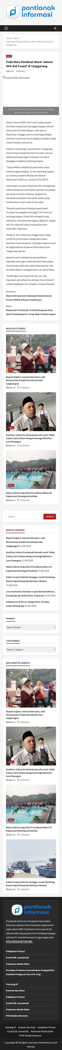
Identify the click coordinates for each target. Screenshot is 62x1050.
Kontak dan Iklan (15, 990)
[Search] (55, 28)
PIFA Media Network (17, 1015)
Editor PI (9, 71)
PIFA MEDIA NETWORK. (19, 941)
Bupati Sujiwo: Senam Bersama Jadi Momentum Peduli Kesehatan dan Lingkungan (25, 380)
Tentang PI (12, 984)
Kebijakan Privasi (15, 951)
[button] (6, 28)
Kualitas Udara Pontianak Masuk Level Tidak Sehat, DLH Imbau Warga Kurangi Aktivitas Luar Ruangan (30, 438)
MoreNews (45, 1042)
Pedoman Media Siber (17, 963)
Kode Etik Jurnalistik (17, 957)
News (9, 56)
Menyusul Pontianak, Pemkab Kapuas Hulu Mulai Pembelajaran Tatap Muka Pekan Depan (31, 310)
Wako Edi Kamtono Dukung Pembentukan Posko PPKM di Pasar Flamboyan (29, 295)
